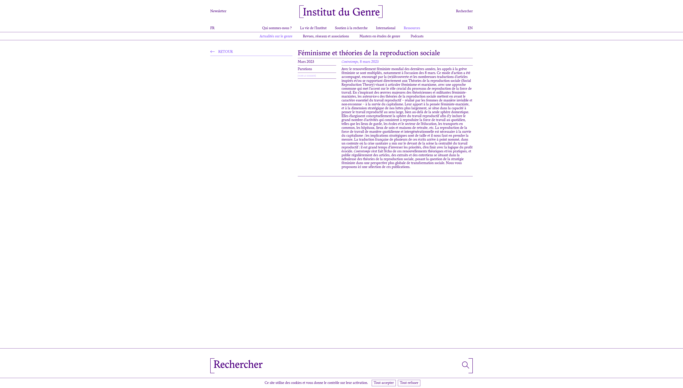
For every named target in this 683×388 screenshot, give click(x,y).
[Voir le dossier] (307, 75)
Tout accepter (384, 383)
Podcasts (417, 36)
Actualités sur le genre (276, 36)
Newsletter (218, 11)
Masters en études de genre (379, 36)
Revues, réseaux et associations (326, 36)
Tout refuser (409, 383)
